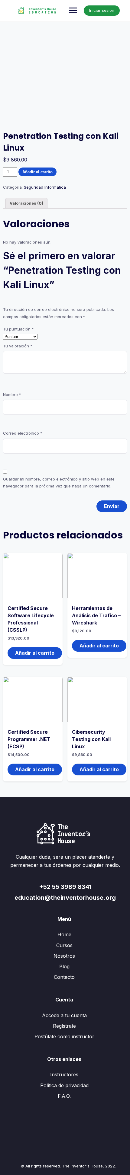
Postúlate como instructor (64, 1036)
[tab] (26, 203)
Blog (64, 966)
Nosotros (64, 956)
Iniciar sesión (101, 10)
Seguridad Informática (45, 187)
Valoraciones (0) (26, 203)
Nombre (12, 394)
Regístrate (64, 1026)
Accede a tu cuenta (64, 1015)
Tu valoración (17, 345)
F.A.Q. (64, 1096)
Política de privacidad (64, 1085)
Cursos (64, 945)
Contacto (64, 977)
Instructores (64, 1074)
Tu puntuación (18, 329)
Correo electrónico (22, 433)
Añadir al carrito (37, 172)
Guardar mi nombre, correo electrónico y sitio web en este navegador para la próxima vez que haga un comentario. (59, 482)
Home (64, 934)
